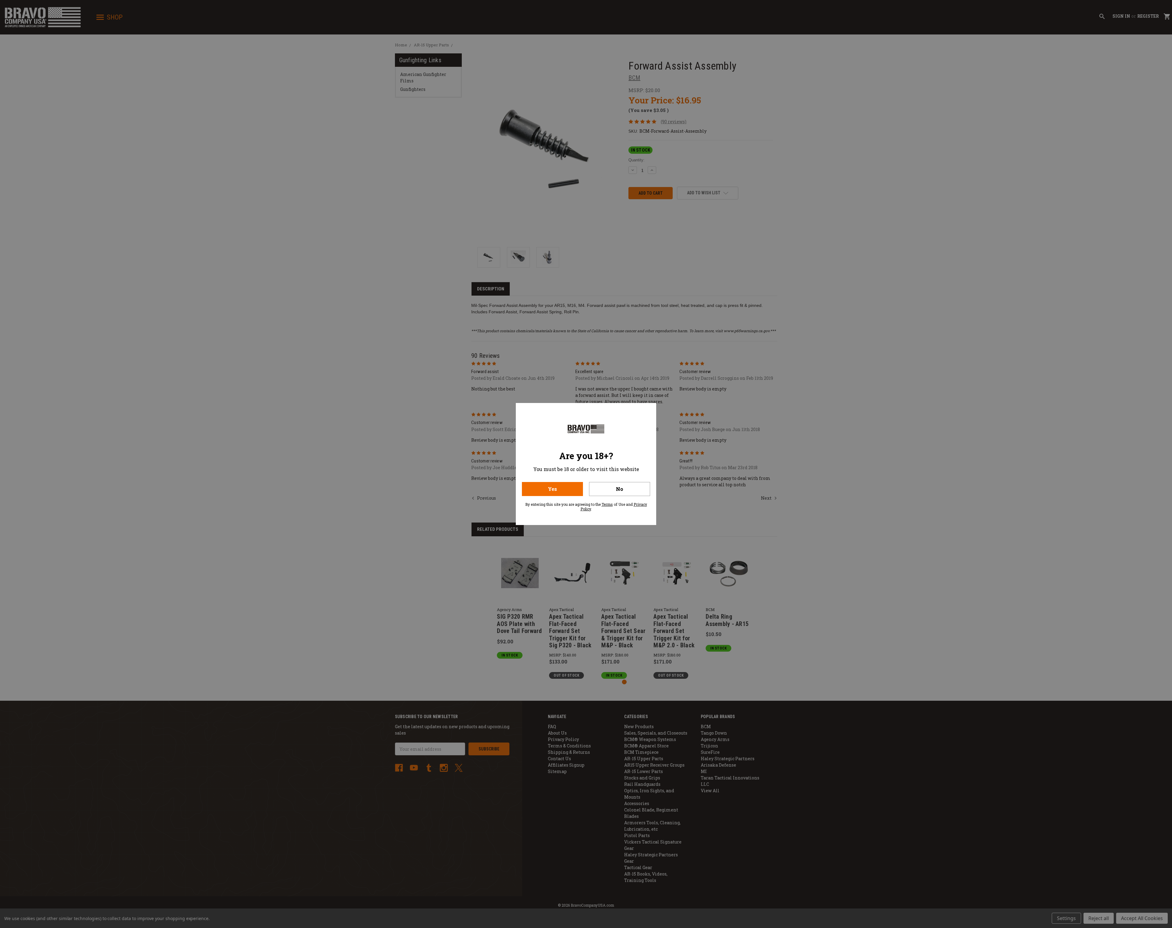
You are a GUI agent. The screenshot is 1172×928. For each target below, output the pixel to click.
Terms (607, 504)
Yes (552, 489)
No (619, 489)
